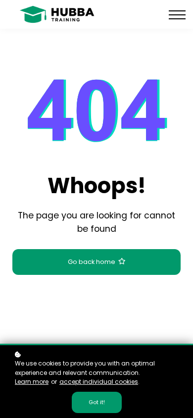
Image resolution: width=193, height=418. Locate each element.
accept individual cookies (98, 381)
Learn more (31, 381)
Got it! (97, 402)
